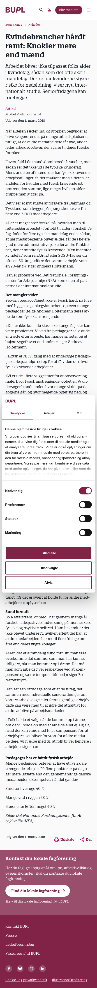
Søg (41, 10)
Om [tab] (79, 413)
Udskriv (67, 839)
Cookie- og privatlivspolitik (26, 980)
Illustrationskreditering (69, 980)
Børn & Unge (13, 24)
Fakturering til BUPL (22, 953)
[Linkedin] (42, 968)
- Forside (15, 10)
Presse (11, 935)
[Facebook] (8, 968)
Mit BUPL (50, 10)
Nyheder (34, 24)
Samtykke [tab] (17, 413)
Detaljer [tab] (48, 413)
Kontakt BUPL (17, 926)
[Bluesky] (20, 968)
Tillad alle (48, 553)
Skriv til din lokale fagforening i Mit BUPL (37, 901)
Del (89, 839)
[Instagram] (31, 968)
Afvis (48, 582)
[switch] (85, 504)
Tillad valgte (48, 568)
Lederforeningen (19, 944)
